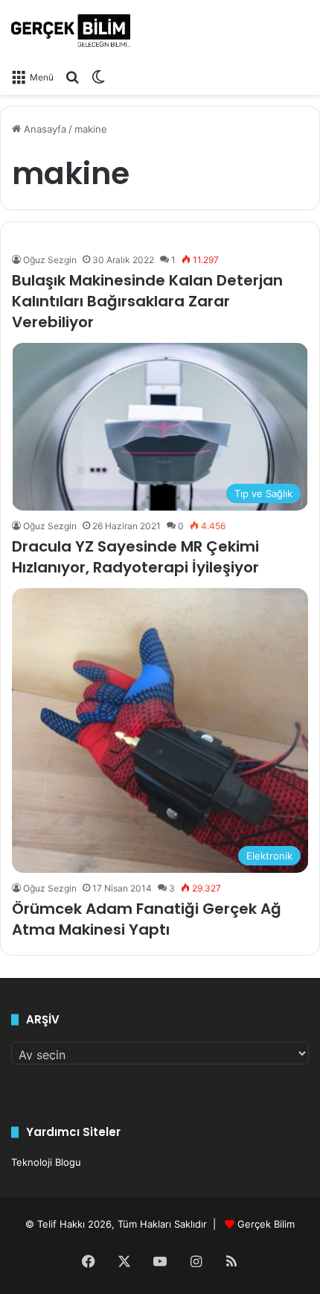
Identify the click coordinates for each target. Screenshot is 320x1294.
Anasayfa (43, 129)
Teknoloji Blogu (46, 1162)
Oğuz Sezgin (50, 259)
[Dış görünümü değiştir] (98, 77)
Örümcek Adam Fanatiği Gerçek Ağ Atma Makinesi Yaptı (146, 919)
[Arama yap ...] (72, 77)
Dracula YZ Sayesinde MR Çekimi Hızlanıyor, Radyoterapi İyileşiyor (135, 557)
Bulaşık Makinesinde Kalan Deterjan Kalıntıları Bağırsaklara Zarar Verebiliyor (147, 301)
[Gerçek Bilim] (70, 30)
